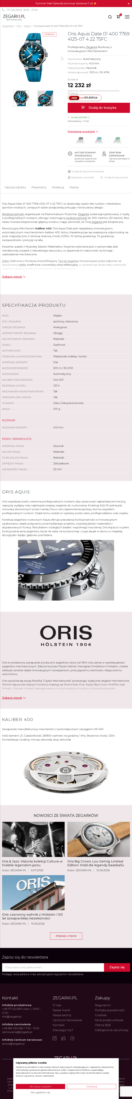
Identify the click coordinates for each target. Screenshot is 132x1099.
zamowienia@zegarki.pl (17, 1032)
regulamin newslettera (68, 974)
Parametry (38, 187)
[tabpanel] (33, 57)
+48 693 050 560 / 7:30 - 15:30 (20, 1028)
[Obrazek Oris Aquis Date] (33, 57)
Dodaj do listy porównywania (88, 171)
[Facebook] (63, 1038)
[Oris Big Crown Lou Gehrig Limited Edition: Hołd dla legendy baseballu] (98, 839)
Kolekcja (58, 187)
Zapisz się (117, 967)
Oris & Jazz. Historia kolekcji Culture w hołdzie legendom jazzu (32, 863)
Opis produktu (15, 187)
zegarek (97, 222)
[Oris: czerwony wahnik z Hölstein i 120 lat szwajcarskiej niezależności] (33, 892)
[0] (118, 17)
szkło (22, 264)
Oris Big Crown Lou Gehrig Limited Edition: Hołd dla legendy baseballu (95, 863)
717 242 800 (13, 10)
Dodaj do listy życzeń (116, 177)
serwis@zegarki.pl (13, 1043)
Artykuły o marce (66, 935)
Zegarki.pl (7, 26)
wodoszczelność (76, 218)
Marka (74, 187)
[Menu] (127, 17)
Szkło (5, 261)
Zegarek (91, 47)
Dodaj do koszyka (102, 108)
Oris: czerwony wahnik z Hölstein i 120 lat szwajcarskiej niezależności (32, 916)
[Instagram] (54, 1038)
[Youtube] (72, 1038)
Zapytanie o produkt (82, 177)
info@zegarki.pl (11, 1016)
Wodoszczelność (13, 214)
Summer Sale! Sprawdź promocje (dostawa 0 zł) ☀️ (66, 3)
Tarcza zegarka (68, 261)
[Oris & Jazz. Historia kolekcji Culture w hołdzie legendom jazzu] (33, 839)
